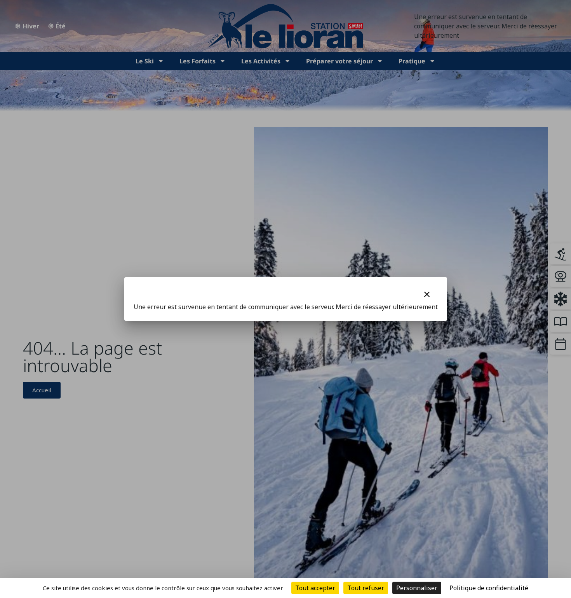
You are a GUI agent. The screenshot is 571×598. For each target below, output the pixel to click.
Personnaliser (416, 588)
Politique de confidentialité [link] (488, 588)
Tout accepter (315, 588)
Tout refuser (365, 588)
